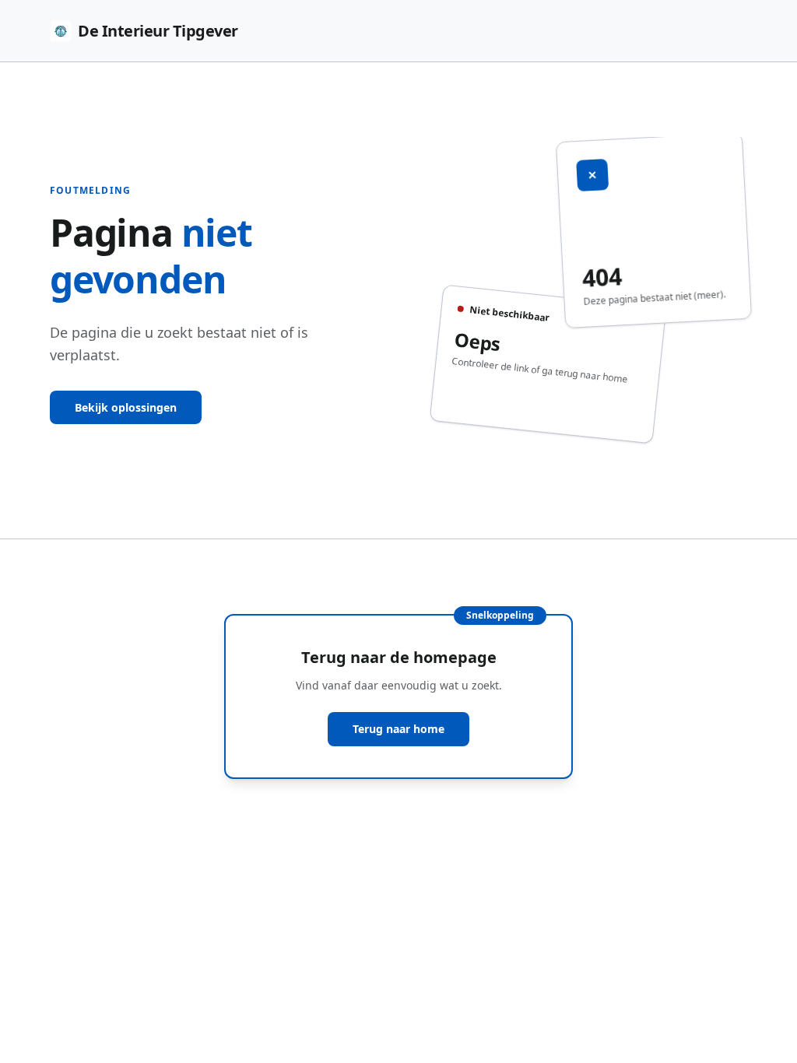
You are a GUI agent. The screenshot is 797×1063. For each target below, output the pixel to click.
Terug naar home (398, 728)
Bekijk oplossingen (126, 407)
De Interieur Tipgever (158, 30)
